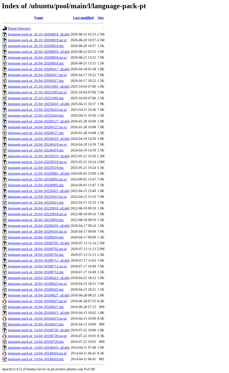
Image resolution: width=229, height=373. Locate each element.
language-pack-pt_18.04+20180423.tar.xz (37, 284)
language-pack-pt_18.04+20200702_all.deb (39, 243)
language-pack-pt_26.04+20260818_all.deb (39, 52)
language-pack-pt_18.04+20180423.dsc (36, 289)
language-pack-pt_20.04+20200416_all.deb (39, 226)
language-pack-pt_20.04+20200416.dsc (36, 237)
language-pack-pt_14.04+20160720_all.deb (39, 330)
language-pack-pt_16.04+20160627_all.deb (39, 295)
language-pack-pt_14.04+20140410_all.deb (39, 347)
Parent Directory (19, 28)
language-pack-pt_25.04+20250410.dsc (36, 115)
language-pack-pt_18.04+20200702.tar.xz (37, 249)
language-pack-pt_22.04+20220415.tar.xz (37, 197)
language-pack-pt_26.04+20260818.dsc (36, 63)
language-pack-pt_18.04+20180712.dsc (36, 272)
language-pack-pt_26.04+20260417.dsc (36, 81)
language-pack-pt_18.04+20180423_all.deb (39, 278)
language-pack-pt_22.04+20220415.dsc (36, 202)
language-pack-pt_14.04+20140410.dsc (36, 359)
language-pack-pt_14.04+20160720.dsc (36, 342)
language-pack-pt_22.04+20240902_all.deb (39, 173)
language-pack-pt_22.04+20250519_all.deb (39, 156)
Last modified (83, 18)
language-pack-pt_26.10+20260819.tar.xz (37, 40)
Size (101, 18)
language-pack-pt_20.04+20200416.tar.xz (37, 231)
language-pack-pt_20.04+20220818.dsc (36, 220)
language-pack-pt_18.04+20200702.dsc (36, 255)
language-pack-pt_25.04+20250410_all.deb (39, 104)
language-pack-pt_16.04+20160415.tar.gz (37, 318)
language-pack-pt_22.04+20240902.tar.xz (37, 179)
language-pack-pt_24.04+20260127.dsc (36, 133)
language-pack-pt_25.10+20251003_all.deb (39, 86)
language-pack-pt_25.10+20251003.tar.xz (37, 92)
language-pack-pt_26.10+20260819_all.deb (39, 34)
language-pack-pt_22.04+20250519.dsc (36, 168)
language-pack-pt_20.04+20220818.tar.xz (37, 214)
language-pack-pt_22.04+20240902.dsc (36, 185)
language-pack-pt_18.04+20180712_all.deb (39, 260)
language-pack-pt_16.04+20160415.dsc (36, 324)
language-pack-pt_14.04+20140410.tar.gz (37, 353)
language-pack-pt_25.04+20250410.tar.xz (37, 110)
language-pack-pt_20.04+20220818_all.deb (39, 208)
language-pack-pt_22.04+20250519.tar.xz (37, 162)
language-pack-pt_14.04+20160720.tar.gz (37, 336)
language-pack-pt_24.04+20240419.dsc (36, 150)
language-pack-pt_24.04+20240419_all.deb (39, 139)
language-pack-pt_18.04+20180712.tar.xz (37, 266)
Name (38, 18)
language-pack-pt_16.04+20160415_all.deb (39, 313)
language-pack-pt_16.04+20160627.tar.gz (37, 301)
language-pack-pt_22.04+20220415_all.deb (39, 191)
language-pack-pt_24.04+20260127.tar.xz (37, 127)
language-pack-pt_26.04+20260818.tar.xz (37, 57)
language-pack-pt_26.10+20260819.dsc (36, 46)
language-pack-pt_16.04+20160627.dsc (36, 307)
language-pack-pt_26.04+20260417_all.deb (39, 69)
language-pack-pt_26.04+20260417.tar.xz (37, 75)
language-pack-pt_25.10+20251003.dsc (36, 98)
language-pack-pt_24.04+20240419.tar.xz (37, 144)
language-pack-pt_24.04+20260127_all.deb (39, 121)
